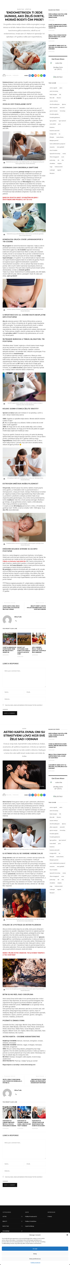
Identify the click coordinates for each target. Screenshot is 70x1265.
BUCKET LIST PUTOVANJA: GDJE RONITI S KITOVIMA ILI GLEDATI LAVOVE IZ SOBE (23, 651)
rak (58, 160)
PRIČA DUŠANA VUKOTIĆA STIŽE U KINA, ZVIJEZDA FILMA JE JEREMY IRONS (57, 15)
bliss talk (52, 98)
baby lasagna (53, 94)
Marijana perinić (54, 140)
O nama (50, 1216)
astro (60, 88)
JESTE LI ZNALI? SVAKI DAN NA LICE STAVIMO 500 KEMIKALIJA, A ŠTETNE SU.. (12, 1081)
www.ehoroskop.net (28, 1065)
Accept (35, 1249)
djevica (64, 104)
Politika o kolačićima (30, 1221)
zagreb (59, 170)
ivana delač (53, 124)
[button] (67, 1235)
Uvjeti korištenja (29, 1226)
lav (59, 134)
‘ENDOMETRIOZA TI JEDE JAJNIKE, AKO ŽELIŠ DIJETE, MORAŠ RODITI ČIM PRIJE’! (38, 1081)
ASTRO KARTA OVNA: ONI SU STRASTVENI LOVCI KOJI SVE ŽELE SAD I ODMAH (11, 607)
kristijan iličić (53, 134)
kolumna (52, 127)
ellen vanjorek (54, 107)
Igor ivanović (62, 121)
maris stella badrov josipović (57, 144)
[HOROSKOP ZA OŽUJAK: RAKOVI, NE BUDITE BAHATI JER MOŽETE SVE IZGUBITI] (39, 1112)
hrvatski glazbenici (55, 117)
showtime (52, 163)
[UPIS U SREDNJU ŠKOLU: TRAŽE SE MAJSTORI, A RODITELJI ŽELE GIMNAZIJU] (39, 639)
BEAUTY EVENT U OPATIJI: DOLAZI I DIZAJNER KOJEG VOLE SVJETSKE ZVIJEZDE (36, 607)
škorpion (52, 173)
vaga (51, 167)
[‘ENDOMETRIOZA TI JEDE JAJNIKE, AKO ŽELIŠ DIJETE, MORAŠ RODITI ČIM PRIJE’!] (24, 55)
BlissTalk (8, 75)
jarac (59, 124)
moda (64, 153)
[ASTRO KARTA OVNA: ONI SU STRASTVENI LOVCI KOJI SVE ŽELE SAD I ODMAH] (24, 775)
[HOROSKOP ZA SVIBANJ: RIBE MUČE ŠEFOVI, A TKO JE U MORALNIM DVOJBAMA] (9, 1112)
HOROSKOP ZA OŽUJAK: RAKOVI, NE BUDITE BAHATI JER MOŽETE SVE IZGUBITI (38, 1123)
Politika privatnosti (35, 1262)
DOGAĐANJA (12, 1231)
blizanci (59, 98)
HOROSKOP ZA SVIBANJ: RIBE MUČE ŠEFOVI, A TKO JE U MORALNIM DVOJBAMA (9, 1123)
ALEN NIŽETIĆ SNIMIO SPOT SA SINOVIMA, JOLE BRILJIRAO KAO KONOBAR (57, 47)
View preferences (35, 1259)
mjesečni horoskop (55, 153)
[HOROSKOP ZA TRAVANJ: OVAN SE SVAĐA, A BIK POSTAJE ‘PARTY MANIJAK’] (24, 1112)
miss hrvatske (53, 150)
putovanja (52, 160)
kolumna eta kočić (54, 130)
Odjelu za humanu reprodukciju (14, 561)
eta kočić (62, 107)
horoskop (62, 111)
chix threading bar (55, 104)
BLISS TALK (20, 9)
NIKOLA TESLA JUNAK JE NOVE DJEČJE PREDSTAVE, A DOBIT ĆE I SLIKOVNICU (57, 36)
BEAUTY (12, 1221)
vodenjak (52, 170)
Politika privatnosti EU (31, 1216)
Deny (35, 1254)
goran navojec (54, 111)
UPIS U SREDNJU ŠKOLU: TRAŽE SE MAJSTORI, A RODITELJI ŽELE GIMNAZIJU (39, 650)
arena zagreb (53, 88)
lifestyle (52, 137)
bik (60, 94)
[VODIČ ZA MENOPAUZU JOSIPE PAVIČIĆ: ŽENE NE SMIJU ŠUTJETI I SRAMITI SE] (9, 639)
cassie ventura (54, 101)
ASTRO (24, 728)
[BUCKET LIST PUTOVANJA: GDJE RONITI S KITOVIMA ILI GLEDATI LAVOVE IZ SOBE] (24, 639)
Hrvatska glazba (54, 114)
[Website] (16, 621)
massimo (52, 147)
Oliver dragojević (54, 157)
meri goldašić (60, 147)
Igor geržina (53, 121)
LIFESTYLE (28, 9)
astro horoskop (54, 91)
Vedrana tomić (59, 167)
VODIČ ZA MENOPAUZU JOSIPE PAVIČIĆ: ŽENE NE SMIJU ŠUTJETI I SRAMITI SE (9, 650)
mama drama (59, 137)
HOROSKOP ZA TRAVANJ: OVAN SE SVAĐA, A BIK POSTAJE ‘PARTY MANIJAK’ (24, 1123)
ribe (63, 160)
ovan (62, 157)
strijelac (59, 163)
